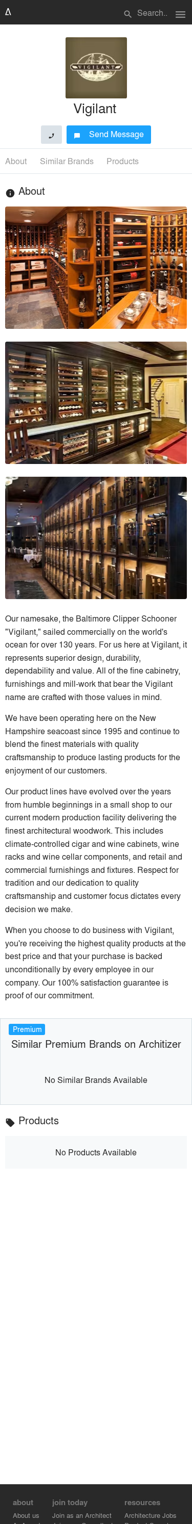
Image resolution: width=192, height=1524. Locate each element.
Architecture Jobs (150, 1515)
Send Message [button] (109, 134)
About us (26, 1515)
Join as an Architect (82, 1515)
